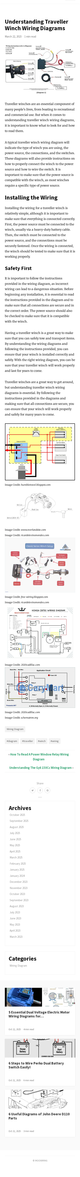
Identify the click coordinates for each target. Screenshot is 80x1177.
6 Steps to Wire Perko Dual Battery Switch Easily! (36, 1065)
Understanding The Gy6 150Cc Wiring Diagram (40, 768)
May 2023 (15, 924)
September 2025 (19, 821)
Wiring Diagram (15, 729)
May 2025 (15, 845)
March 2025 (16, 857)
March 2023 (16, 936)
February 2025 (18, 863)
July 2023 (15, 912)
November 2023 (19, 888)
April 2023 (15, 930)
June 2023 (15, 918)
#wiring (55, 741)
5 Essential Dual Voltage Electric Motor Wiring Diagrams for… (39, 1014)
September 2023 (19, 900)
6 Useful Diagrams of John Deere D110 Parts (39, 1116)
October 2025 (17, 815)
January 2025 (17, 869)
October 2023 (17, 894)
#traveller (27, 741)
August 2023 (17, 906)
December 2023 (19, 882)
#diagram (12, 741)
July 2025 (15, 833)
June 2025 (15, 839)
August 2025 (17, 827)
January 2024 (17, 876)
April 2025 (15, 851)
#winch (42, 741)
